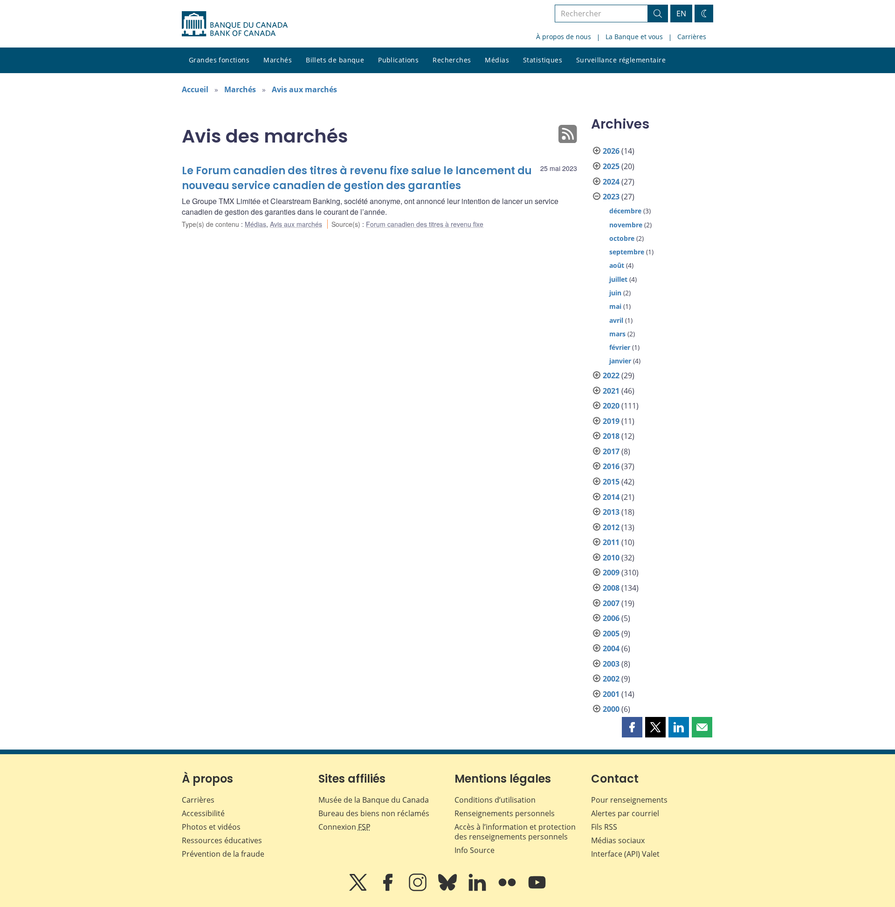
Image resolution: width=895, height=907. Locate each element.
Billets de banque (335, 59)
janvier (620, 360)
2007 (611, 603)
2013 (611, 512)
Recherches (452, 59)
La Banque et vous (634, 36)
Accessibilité (203, 813)
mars (617, 333)
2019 (611, 421)
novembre (625, 224)
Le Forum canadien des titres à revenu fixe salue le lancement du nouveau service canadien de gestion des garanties (357, 178)
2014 (611, 497)
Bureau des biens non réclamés (373, 813)
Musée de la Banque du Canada (373, 800)
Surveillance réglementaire (621, 59)
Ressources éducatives (222, 840)
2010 (611, 557)
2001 (611, 694)
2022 (611, 375)
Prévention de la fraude (223, 854)
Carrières (691, 36)
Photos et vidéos (211, 827)
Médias (497, 59)
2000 (611, 709)
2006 (611, 618)
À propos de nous (563, 36)
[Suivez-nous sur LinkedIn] (478, 889)
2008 (611, 588)
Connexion (344, 827)
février (619, 347)
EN (681, 13)
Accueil (195, 89)
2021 (611, 391)
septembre (626, 251)
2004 (611, 648)
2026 (611, 151)
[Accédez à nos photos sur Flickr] (508, 889)
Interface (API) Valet (625, 854)
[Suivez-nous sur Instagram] (419, 889)
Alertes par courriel (625, 813)
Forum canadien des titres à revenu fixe (424, 224)
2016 (611, 466)
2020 (611, 406)
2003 (611, 664)
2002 (611, 679)
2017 (611, 451)
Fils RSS (604, 827)
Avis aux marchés (304, 89)
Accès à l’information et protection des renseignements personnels (515, 832)
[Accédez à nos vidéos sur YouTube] (537, 889)
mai (615, 306)
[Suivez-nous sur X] (359, 889)
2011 (611, 542)
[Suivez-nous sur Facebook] (389, 889)
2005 (611, 633)
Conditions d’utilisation (495, 800)
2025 (611, 166)
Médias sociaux (618, 840)
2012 (611, 527)
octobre (621, 238)
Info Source (474, 850)
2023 (611, 196)
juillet (618, 279)
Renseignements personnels (504, 813)
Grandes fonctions (219, 59)
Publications (398, 59)
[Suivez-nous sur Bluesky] (448, 889)
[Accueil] (235, 23)
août (616, 265)
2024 (611, 182)
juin (615, 292)
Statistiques (542, 59)
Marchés (277, 59)
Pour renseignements (629, 800)
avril (616, 320)
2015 (611, 482)
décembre (625, 210)
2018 (611, 436)
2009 (611, 572)
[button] (632, 727)
